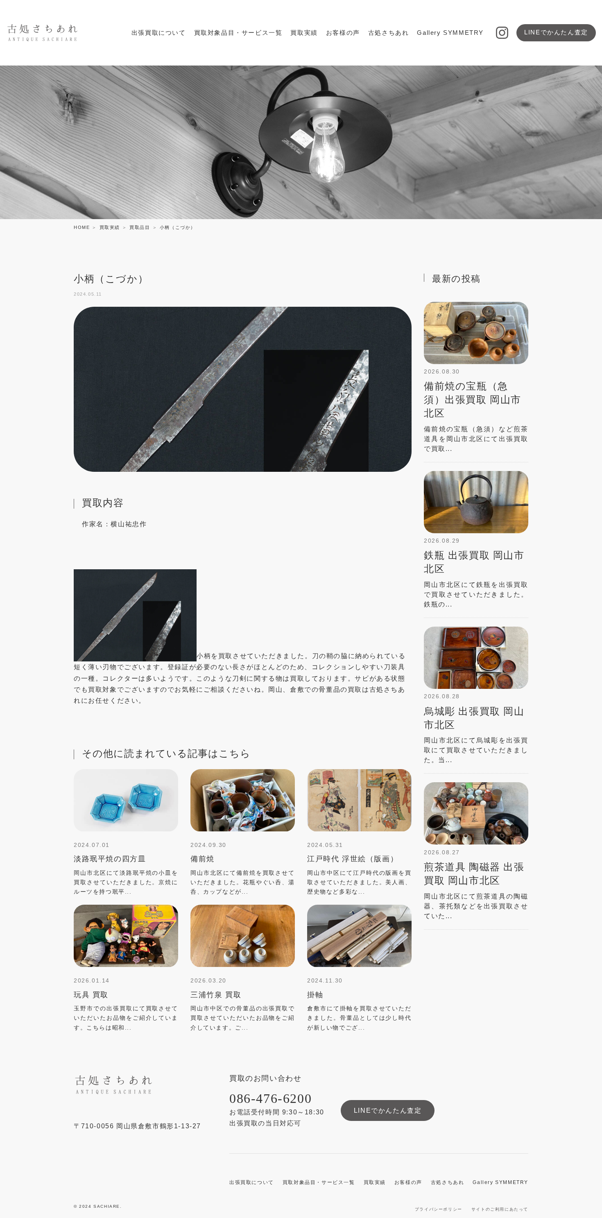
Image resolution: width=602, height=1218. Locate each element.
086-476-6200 (270, 1098)
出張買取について (158, 32)
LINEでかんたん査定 (556, 32)
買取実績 (303, 32)
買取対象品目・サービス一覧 (238, 32)
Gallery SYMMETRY (450, 32)
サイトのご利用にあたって (499, 1209)
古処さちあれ (388, 32)
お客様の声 (343, 32)
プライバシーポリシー (438, 1209)
